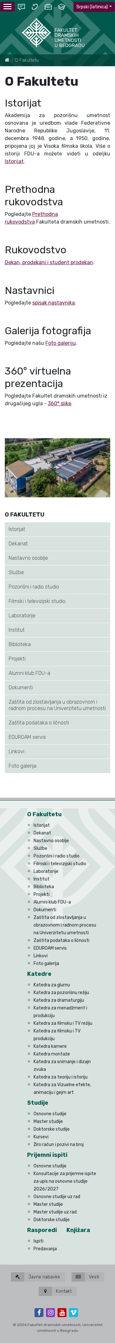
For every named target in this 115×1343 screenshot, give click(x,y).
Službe (16, 572)
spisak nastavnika (53, 303)
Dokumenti (21, 687)
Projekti (17, 659)
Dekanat (18, 544)
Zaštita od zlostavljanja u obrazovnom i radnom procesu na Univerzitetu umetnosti (57, 705)
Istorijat (17, 529)
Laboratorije (22, 615)
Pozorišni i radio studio (34, 587)
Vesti (93, 1277)
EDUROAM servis (27, 737)
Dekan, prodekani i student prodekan (49, 262)
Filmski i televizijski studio (37, 601)
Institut (17, 630)
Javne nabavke (43, 1277)
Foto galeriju (60, 343)
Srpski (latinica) (92, 7)
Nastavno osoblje (28, 558)
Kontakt (63, 1291)
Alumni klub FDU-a (29, 673)
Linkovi (16, 751)
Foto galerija (22, 766)
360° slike (59, 403)
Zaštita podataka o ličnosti (39, 723)
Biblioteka (20, 644)
